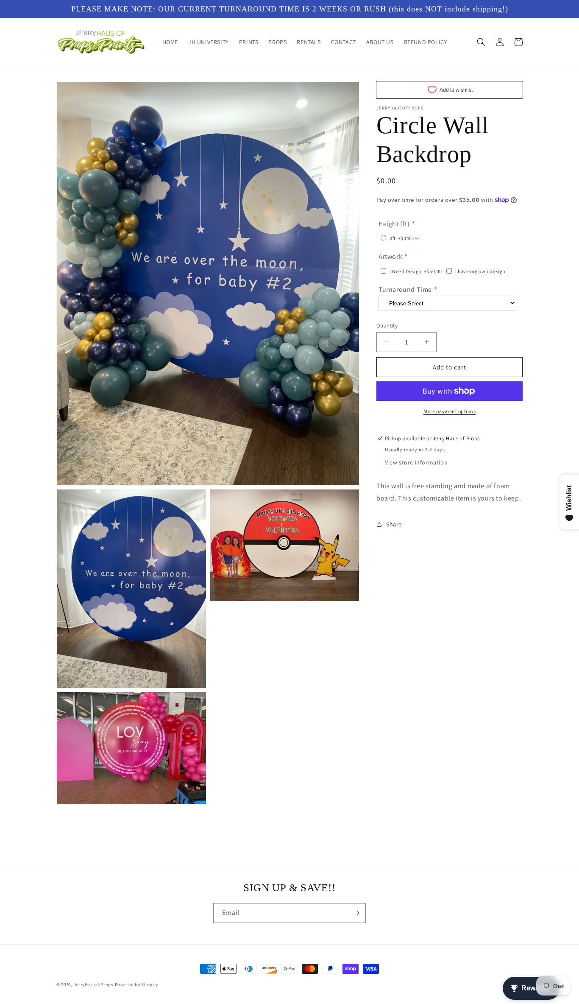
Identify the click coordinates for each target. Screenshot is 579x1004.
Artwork (390, 256)
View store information (416, 462)
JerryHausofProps (94, 984)
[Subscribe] (356, 913)
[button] (481, 42)
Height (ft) (394, 223)
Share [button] (394, 524)
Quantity (387, 325)
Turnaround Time (405, 289)
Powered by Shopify (137, 984)
